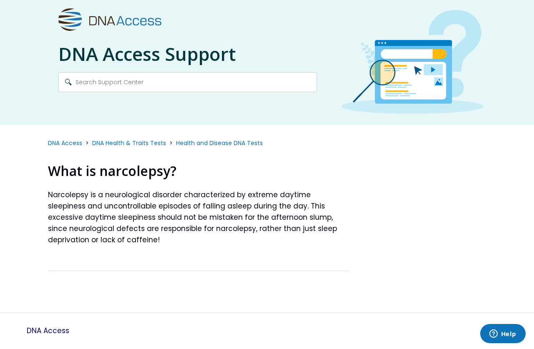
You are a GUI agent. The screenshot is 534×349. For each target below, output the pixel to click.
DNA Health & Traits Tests (129, 143)
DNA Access (65, 143)
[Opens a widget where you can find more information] (503, 334)
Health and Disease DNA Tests (219, 143)
